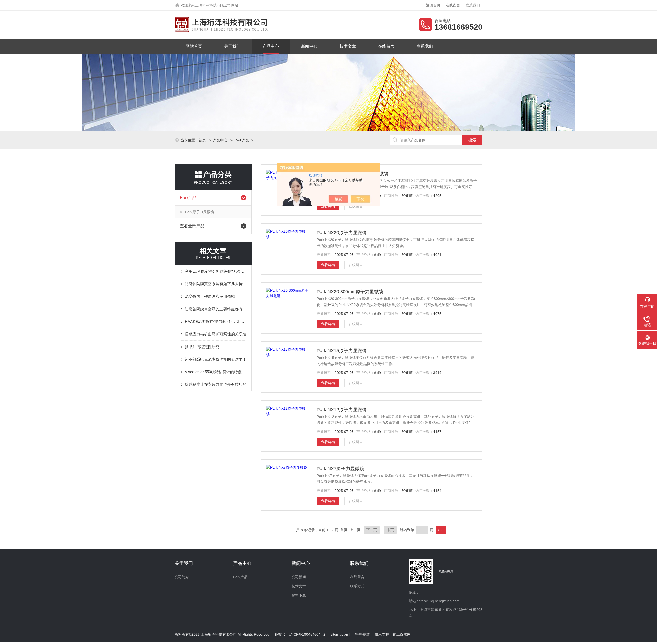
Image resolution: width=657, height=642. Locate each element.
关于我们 (232, 46)
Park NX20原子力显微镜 (342, 232)
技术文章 (348, 46)
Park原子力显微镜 (199, 212)
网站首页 (194, 46)
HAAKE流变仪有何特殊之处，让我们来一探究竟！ (215, 321)
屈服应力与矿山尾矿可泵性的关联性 (215, 334)
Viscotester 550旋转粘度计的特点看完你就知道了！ (215, 372)
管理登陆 (362, 634)
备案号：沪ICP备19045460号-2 (300, 634)
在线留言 (453, 5)
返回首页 (433, 5)
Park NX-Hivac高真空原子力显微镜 (353, 173)
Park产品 (242, 140)
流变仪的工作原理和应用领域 (210, 296)
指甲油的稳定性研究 (202, 346)
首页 (203, 140)
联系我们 (473, 5)
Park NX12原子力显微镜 (342, 409)
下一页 (371, 530)
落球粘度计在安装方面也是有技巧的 (215, 384)
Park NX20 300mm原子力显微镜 (350, 291)
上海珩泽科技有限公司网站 (216, 5)
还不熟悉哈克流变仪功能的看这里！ (215, 359)
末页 (390, 530)
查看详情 (328, 265)
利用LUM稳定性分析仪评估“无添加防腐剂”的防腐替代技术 (215, 271)
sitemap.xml (340, 634)
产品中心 (271, 46)
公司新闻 (299, 577)
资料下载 (299, 595)
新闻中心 (309, 46)
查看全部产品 (192, 226)
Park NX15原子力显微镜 (342, 350)
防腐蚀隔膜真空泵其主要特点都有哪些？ (215, 309)
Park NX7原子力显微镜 (340, 468)
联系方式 (357, 586)
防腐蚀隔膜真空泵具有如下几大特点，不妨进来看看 (215, 284)
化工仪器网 (402, 634)
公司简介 (182, 577)
